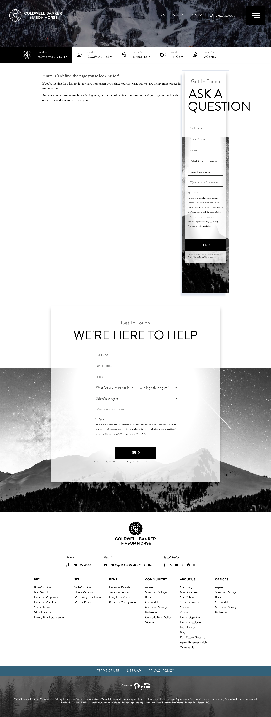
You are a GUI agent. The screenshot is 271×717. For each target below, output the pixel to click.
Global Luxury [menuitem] (42, 612)
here (96, 95)
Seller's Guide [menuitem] (82, 587)
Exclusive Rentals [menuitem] (119, 587)
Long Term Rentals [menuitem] (120, 597)
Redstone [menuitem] (151, 612)
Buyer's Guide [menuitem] (42, 587)
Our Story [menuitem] (186, 587)
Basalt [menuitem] (148, 597)
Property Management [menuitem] (123, 602)
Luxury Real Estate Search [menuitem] (50, 617)
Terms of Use (108, 670)
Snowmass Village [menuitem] (156, 592)
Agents (210, 55)
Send (205, 245)
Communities (98, 56)
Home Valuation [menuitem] (84, 592)
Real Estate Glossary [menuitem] (192, 637)
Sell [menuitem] (176, 15)
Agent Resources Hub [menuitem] (193, 642)
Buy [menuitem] (159, 15)
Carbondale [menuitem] (152, 602)
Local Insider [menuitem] (187, 627)
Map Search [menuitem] (41, 592)
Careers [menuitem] (184, 607)
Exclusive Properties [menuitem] (46, 597)
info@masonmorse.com (130, 565)
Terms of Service (204, 257)
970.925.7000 (225, 15)
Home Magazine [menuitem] (190, 617)
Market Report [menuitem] (83, 602)
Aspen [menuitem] (149, 587)
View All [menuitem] (150, 622)
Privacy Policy (205, 226)
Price (175, 56)
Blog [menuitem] (182, 632)
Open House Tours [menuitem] (45, 607)
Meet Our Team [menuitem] (189, 592)
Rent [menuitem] (195, 15)
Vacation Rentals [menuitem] (119, 592)
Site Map (134, 670)
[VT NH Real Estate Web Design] (135, 686)
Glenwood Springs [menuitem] (156, 607)
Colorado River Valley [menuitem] (158, 617)
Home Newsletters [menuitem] (191, 622)
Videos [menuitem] (184, 612)
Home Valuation (51, 55)
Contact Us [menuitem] (187, 647)
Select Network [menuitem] (189, 602)
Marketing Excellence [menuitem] (87, 597)
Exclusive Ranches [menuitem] (45, 602)
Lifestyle (140, 56)
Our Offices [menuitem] (187, 597)
